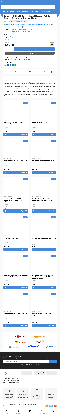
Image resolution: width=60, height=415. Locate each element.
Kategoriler (38, 373)
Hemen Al (30, 53)
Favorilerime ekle (9, 62)
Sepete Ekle (34, 49)
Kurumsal (25, 373)
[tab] (9, 78)
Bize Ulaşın (51, 373)
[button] (8, 24)
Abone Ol (52, 361)
